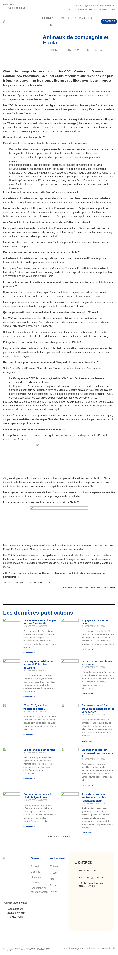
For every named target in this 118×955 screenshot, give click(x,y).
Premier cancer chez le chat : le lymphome (37, 795)
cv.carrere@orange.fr (91, 877)
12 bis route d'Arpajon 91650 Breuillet (91, 884)
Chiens (98, 50)
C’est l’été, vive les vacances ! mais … (35, 707)
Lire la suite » (29, 652)
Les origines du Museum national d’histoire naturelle (38, 664)
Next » (66, 836)
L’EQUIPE (48, 18)
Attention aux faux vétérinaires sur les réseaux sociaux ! (94, 797)
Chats (88, 50)
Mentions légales (73, 948)
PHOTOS (49, 25)
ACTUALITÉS (83, 18)
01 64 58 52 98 (87, 870)
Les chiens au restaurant (39, 749)
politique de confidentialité (100, 948)
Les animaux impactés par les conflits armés (39, 622)
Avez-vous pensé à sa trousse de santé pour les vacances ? (98, 709)
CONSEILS (65, 18)
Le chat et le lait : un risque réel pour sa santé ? (97, 753)
